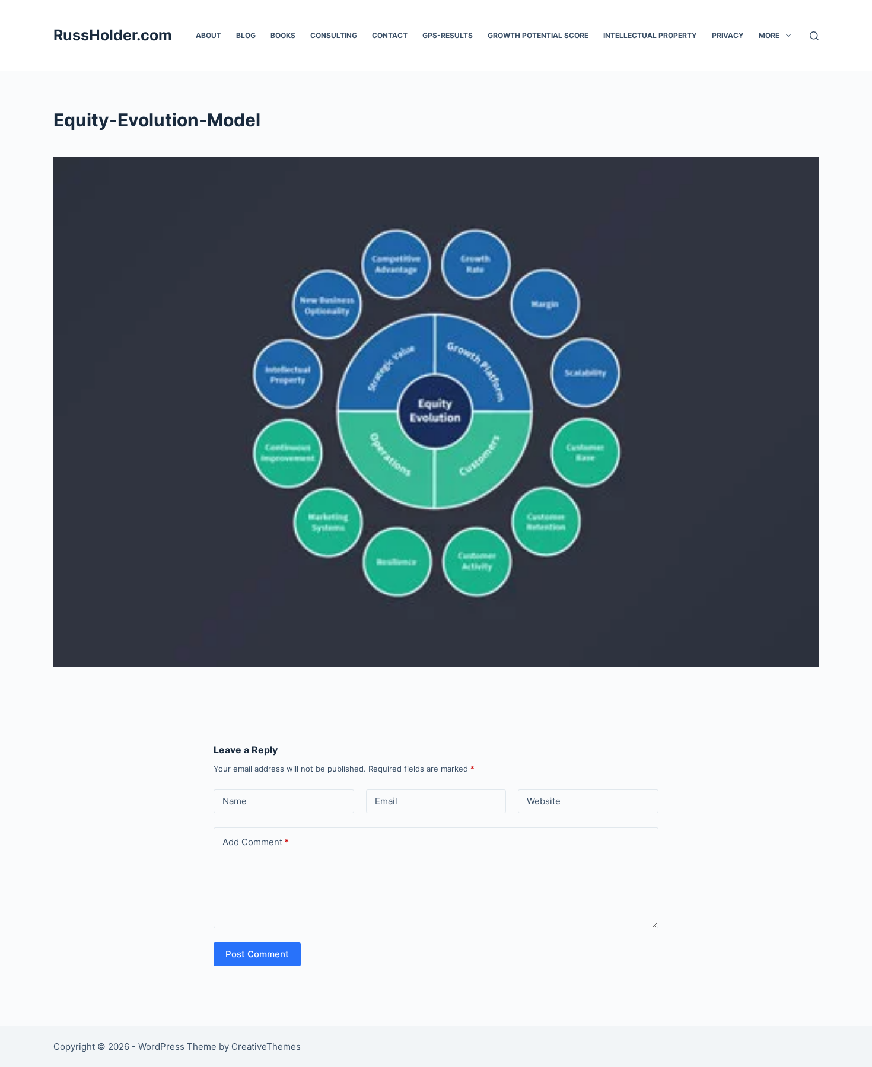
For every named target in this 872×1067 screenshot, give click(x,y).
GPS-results (447, 35)
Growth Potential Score (538, 35)
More (769, 35)
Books (282, 35)
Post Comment (257, 954)
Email (386, 801)
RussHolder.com (112, 35)
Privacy (728, 35)
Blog (246, 35)
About (208, 35)
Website (544, 801)
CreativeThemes (266, 1046)
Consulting (333, 35)
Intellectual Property (650, 35)
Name (234, 801)
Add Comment (255, 842)
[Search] (814, 35)
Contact (390, 35)
